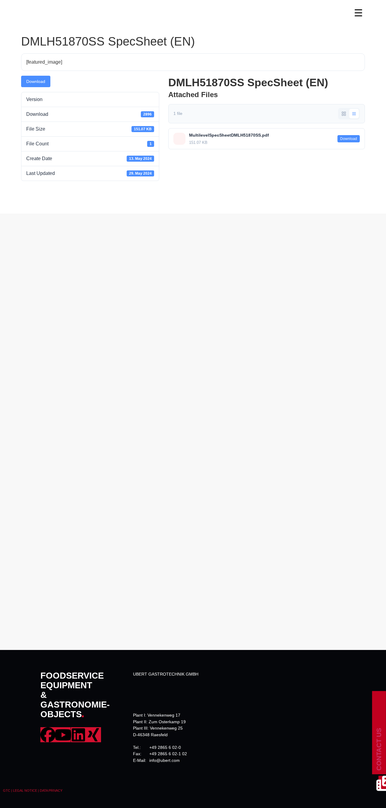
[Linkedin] (78, 734)
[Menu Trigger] (358, 13)
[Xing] (93, 734)
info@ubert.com (164, 760)
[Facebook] (47, 734)
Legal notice (25, 790)
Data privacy (51, 790)
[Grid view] (344, 114)
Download (35, 81)
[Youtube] (63, 734)
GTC (6, 790)
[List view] (354, 114)
